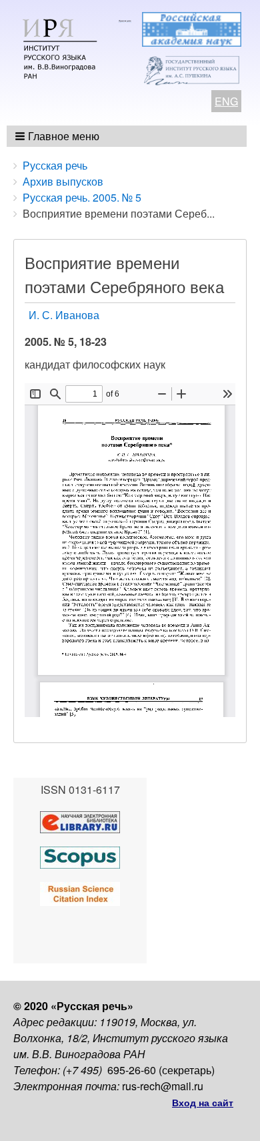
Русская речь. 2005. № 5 (82, 197)
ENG (226, 101)
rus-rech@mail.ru (162, 1086)
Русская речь (55, 165)
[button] (58, 136)
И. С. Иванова (64, 314)
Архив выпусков (63, 181)
